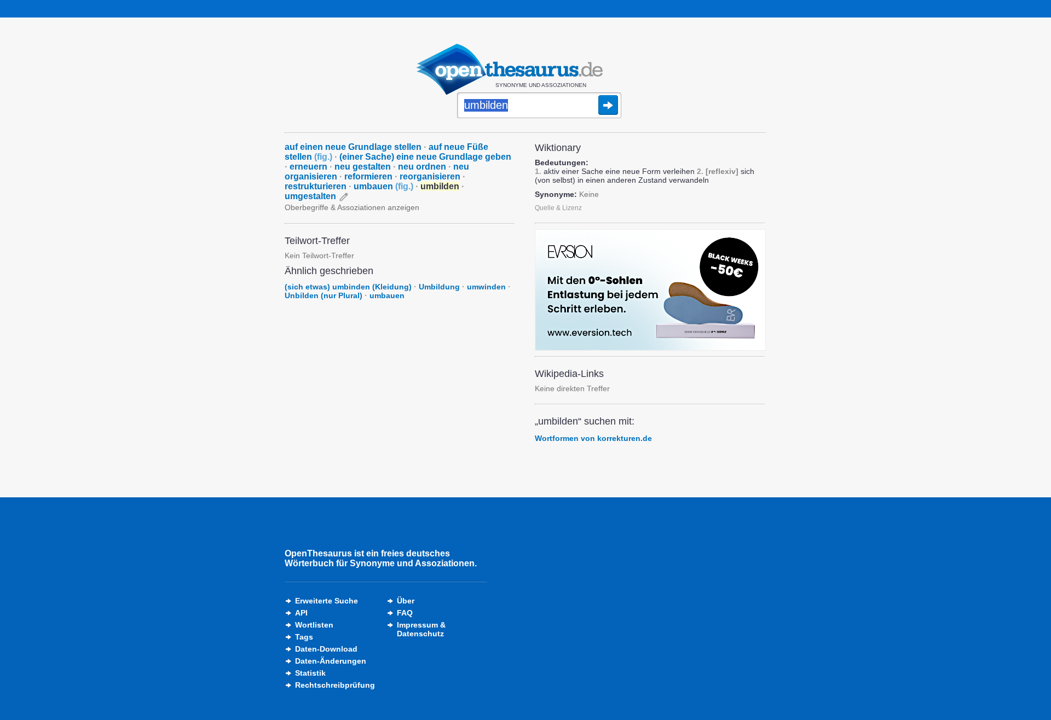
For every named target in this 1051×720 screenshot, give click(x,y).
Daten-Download (326, 648)
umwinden (486, 286)
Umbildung (439, 286)
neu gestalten (362, 166)
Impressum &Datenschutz (421, 629)
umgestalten (310, 196)
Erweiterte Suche (326, 600)
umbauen (383, 186)
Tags (304, 636)
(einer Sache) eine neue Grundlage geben (425, 156)
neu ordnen (422, 166)
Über (405, 600)
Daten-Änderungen (330, 661)
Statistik (310, 673)
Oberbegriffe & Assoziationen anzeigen (352, 207)
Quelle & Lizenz (558, 208)
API (301, 612)
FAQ (405, 612)
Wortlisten (314, 624)
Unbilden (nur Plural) (323, 295)
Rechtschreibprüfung (335, 685)
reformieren (368, 176)
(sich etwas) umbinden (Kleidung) (348, 286)
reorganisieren (430, 176)
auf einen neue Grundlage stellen (353, 147)
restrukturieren (316, 186)
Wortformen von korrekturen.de (593, 438)
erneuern (308, 166)
